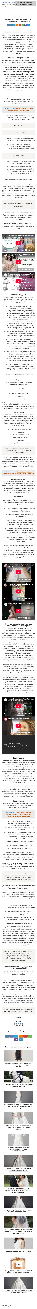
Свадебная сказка (9, 2)
